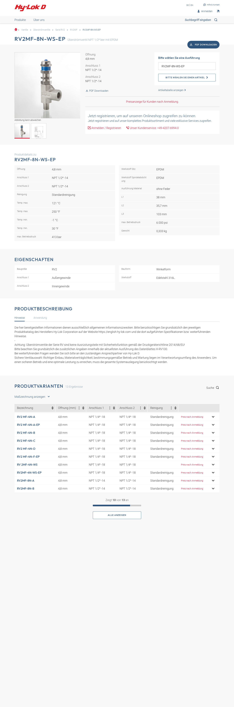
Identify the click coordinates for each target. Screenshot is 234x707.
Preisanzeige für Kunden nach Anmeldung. (152, 101)
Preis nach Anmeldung (192, 416)
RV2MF (73, 29)
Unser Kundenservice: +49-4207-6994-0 (154, 128)
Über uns (39, 20)
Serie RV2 (60, 29)
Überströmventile (41, 29)
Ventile (24, 29)
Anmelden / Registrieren (106, 128)
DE (187, 5)
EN (192, 5)
